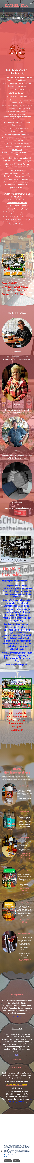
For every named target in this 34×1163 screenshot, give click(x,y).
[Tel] (22, 18)
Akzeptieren (8, 1160)
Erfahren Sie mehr (17, 1021)
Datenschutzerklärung (9, 1154)
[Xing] (15, 18)
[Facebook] (12, 18)
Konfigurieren (7, 1157)
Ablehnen (16, 1160)
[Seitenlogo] (17, 12)
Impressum (21, 1154)
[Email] (18, 18)
